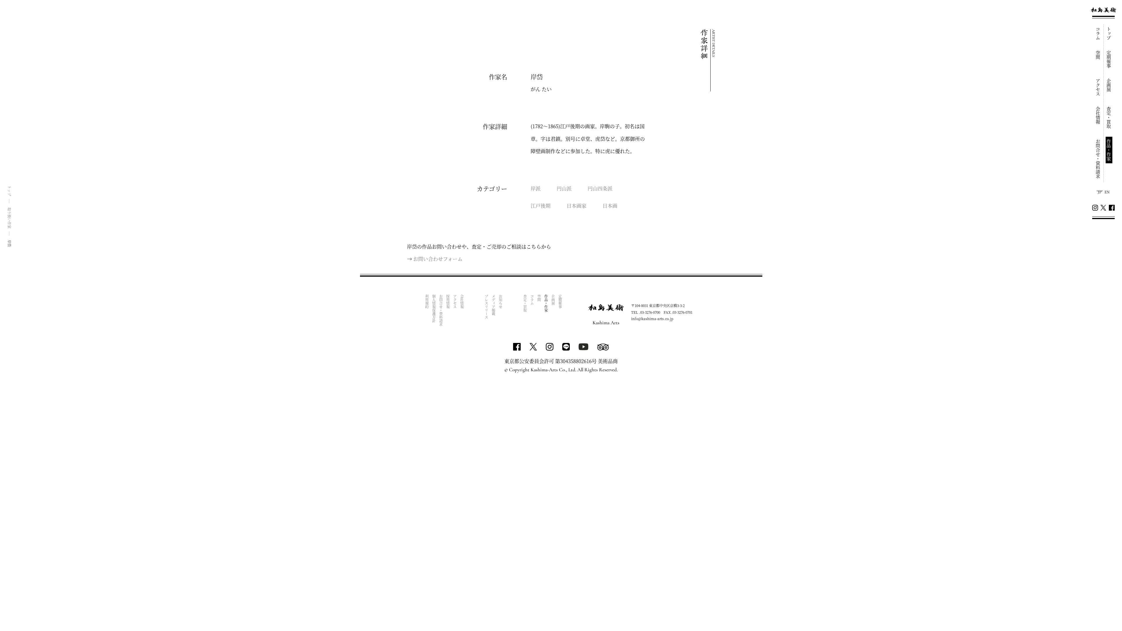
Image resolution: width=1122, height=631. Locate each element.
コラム (1098, 33)
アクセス (1098, 87)
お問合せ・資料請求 (1098, 158)
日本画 (609, 205)
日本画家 (576, 205)
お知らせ (500, 301)
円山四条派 (600, 188)
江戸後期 (540, 205)
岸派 (536, 188)
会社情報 (1098, 115)
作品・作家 (1109, 150)
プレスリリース (486, 306)
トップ (1109, 33)
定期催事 (1109, 59)
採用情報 (447, 301)
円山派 (564, 188)
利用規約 (426, 301)
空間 (1098, 55)
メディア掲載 (493, 305)
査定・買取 (1109, 118)
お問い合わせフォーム (438, 258)
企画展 (1109, 85)
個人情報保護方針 (433, 308)
